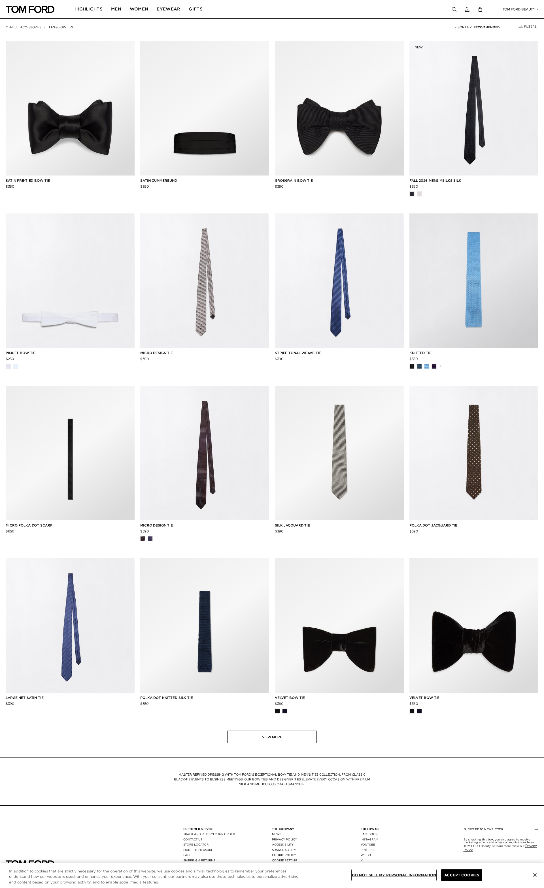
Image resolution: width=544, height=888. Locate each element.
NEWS (276, 834)
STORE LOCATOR (196, 844)
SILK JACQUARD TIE (292, 525)
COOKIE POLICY (284, 855)
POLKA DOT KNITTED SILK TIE (166, 698)
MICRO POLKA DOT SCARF (29, 525)
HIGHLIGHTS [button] (89, 9)
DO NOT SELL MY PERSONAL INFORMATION (394, 875)
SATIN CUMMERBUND (158, 180)
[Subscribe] (536, 829)
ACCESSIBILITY (283, 844)
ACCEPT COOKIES (461, 875)
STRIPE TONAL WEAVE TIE (298, 353)
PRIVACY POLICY (284, 839)
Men (9, 27)
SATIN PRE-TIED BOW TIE (28, 180)
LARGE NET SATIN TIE (25, 698)
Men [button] (116, 9)
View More (272, 737)
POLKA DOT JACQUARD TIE (433, 525)
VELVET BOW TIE (290, 698)
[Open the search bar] (454, 9)
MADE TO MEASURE (198, 849)
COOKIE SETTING (284, 860)
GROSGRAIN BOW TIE (294, 180)
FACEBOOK (369, 834)
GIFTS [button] (196, 9)
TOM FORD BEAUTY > (521, 9)
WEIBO (366, 855)
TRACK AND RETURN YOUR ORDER (209, 834)
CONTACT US (192, 839)
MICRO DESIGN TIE (156, 353)
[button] (467, 9)
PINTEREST (369, 849)
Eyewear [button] (168, 9)
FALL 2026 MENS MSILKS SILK (435, 180)
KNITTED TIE (421, 353)
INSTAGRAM (369, 839)
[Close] (535, 875)
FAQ (186, 855)
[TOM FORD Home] (30, 9)
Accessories (30, 27)
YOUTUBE (368, 844)
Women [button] (139, 9)
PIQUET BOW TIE (20, 353)
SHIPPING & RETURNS (199, 860)
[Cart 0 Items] (480, 9)
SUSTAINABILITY (284, 849)
